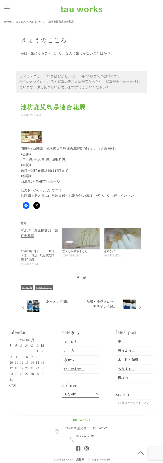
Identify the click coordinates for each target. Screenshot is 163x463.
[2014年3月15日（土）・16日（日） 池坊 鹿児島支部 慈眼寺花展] (39, 238)
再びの (123, 378)
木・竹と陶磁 (128, 360)
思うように (126, 351)
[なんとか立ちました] (81, 238)
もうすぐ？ (126, 369)
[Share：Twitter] (84, 278)
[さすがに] (122, 238)
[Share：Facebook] (77, 278)
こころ (69, 351)
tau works (81, 420)
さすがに (109, 251)
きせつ (69, 360)
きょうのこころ (44, 40)
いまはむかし (44, 287)
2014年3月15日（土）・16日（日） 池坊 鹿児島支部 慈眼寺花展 (38, 256)
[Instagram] (85, 447)
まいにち (27, 287)
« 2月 (12, 385)
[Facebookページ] (77, 447)
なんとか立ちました (75, 251)
